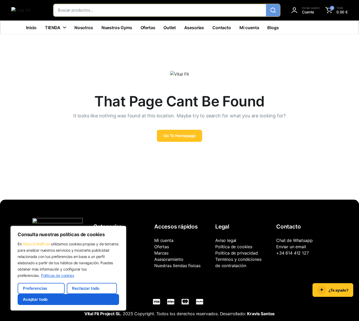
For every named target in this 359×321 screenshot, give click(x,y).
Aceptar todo (35, 299)
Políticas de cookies (57, 275)
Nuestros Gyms (116, 27)
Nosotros (83, 27)
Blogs (273, 27)
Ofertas (148, 27)
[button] (336, 10)
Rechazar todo (85, 288)
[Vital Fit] (27, 10)
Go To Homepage (179, 135)
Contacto (221, 27)
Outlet (169, 27)
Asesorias (194, 27)
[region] (68, 268)
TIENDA (52, 27)
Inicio (31, 27)
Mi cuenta (249, 27)
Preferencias (35, 288)
